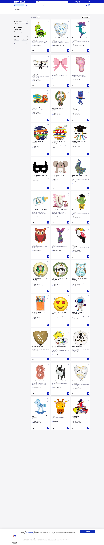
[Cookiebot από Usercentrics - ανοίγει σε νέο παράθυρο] (14, 543)
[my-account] (83, 2)
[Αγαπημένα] (86, 2)
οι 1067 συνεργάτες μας (29, 532)
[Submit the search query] (15, 21)
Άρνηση (87, 537)
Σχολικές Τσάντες (43, 5)
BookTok (37, 5)
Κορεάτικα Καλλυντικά (29, 5)
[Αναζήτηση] (37, 2)
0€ (14, 43)
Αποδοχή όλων (87, 531)
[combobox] (52, 2)
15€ (27, 43)
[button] (89, 2)
